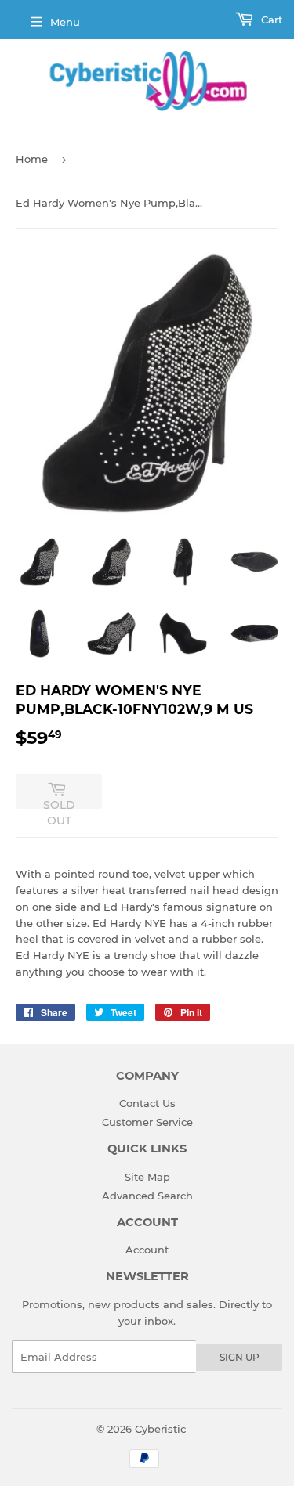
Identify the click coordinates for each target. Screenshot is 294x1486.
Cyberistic (160, 1429)
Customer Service (147, 1122)
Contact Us (147, 1103)
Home (32, 159)
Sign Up (240, 1357)
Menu (65, 22)
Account (147, 1249)
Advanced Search (147, 1195)
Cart (270, 19)
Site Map (147, 1176)
